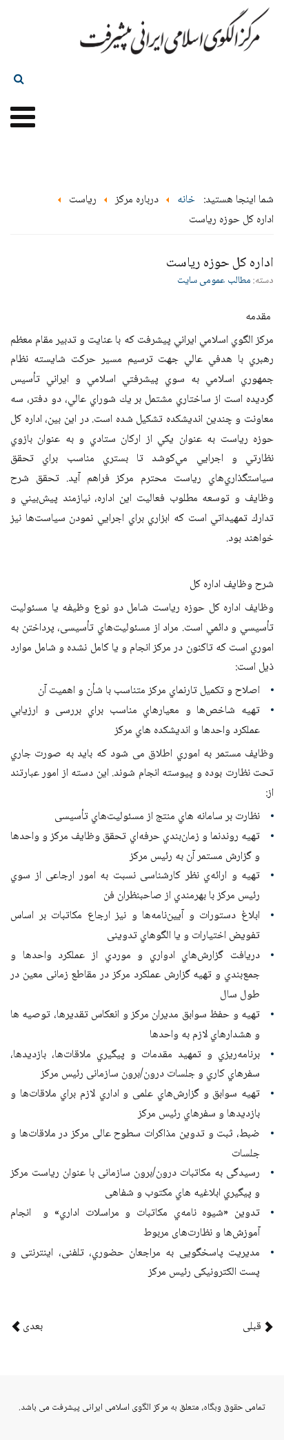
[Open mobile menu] (22, 119)
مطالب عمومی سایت (214, 281)
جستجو (19, 78)
